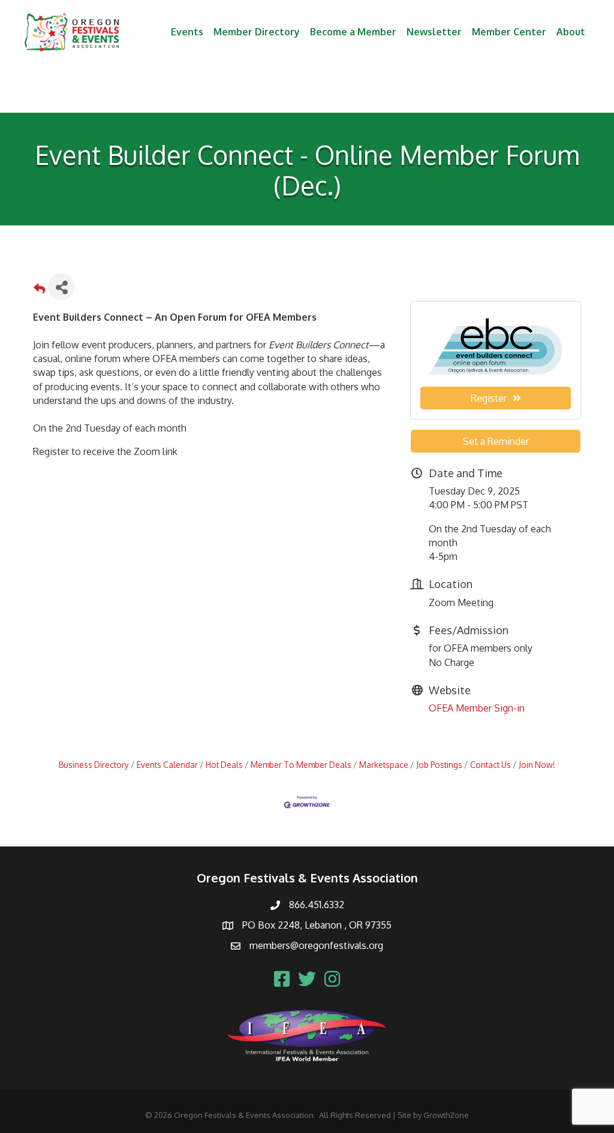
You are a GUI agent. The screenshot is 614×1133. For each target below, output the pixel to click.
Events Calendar (167, 765)
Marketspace (383, 765)
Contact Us (490, 765)
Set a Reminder (496, 441)
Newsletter (434, 32)
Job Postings (439, 765)
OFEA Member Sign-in (477, 708)
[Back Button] (39, 290)
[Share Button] (61, 286)
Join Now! (537, 765)
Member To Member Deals (301, 765)
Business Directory (94, 765)
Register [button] (489, 398)
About (570, 32)
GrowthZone (446, 1115)
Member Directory (256, 32)
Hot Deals (224, 765)
